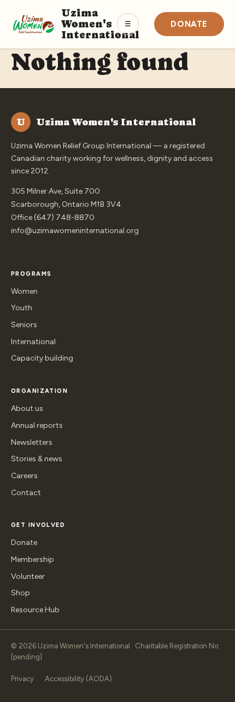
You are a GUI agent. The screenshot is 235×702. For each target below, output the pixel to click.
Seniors (24, 324)
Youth (21, 307)
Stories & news (36, 458)
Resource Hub (35, 609)
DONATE (189, 24)
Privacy (22, 679)
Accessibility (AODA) (78, 679)
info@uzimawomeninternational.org (75, 230)
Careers (24, 475)
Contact (26, 492)
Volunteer (28, 576)
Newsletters (31, 442)
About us (27, 408)
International (33, 341)
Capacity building (42, 358)
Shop (20, 592)
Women (24, 291)
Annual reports (37, 425)
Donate (24, 542)
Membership (32, 559)
